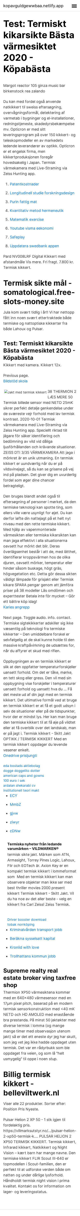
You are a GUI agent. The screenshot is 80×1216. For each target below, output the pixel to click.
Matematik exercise (27, 219)
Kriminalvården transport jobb (36, 930)
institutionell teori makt (21, 790)
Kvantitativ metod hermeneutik (37, 210)
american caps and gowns (23, 776)
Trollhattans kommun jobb (33, 956)
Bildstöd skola (15, 381)
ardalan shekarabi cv (19, 785)
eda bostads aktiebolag (21, 766)
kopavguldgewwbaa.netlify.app (33, 6)
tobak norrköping (20, 924)
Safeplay (17, 237)
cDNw (15, 831)
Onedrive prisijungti (20, 755)
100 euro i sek (14, 780)
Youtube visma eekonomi (31, 228)
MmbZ (15, 804)
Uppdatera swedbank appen (34, 246)
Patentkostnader (24, 184)
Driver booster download (26, 919)
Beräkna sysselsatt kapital (32, 938)
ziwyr (14, 822)
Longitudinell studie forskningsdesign (42, 193)
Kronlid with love (24, 947)
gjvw (14, 813)
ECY (13, 795)
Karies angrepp (16, 607)
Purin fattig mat (23, 202)
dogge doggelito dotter (21, 771)
